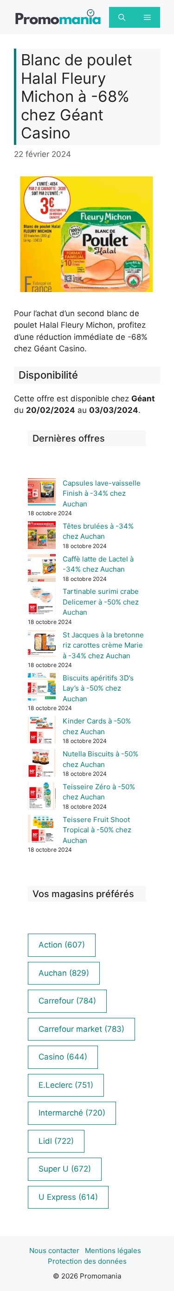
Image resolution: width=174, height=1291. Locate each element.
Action (62, 944)
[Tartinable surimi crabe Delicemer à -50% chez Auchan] (42, 601)
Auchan (64, 973)
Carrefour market (81, 1029)
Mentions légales (113, 1250)
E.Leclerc (66, 1085)
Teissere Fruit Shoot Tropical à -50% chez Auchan (97, 830)
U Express (68, 1197)
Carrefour (67, 1000)
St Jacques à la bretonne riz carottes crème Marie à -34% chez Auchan (103, 645)
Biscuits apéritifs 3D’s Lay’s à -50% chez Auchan (98, 688)
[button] (122, 17)
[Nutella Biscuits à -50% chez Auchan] (42, 764)
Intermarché (72, 1112)
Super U (65, 1168)
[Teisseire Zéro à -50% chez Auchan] (42, 797)
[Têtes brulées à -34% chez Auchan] (42, 536)
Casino (63, 1056)
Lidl (56, 1141)
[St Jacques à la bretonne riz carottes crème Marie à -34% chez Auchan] (42, 645)
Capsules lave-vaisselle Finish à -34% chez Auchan (102, 493)
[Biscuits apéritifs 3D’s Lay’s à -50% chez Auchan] (42, 688)
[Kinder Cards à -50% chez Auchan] (42, 731)
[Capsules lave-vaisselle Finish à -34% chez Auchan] (42, 493)
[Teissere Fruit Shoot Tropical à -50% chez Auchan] (42, 830)
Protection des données (87, 1261)
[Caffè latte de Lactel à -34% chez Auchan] (42, 569)
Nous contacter (54, 1250)
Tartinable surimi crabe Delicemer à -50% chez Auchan (101, 602)
